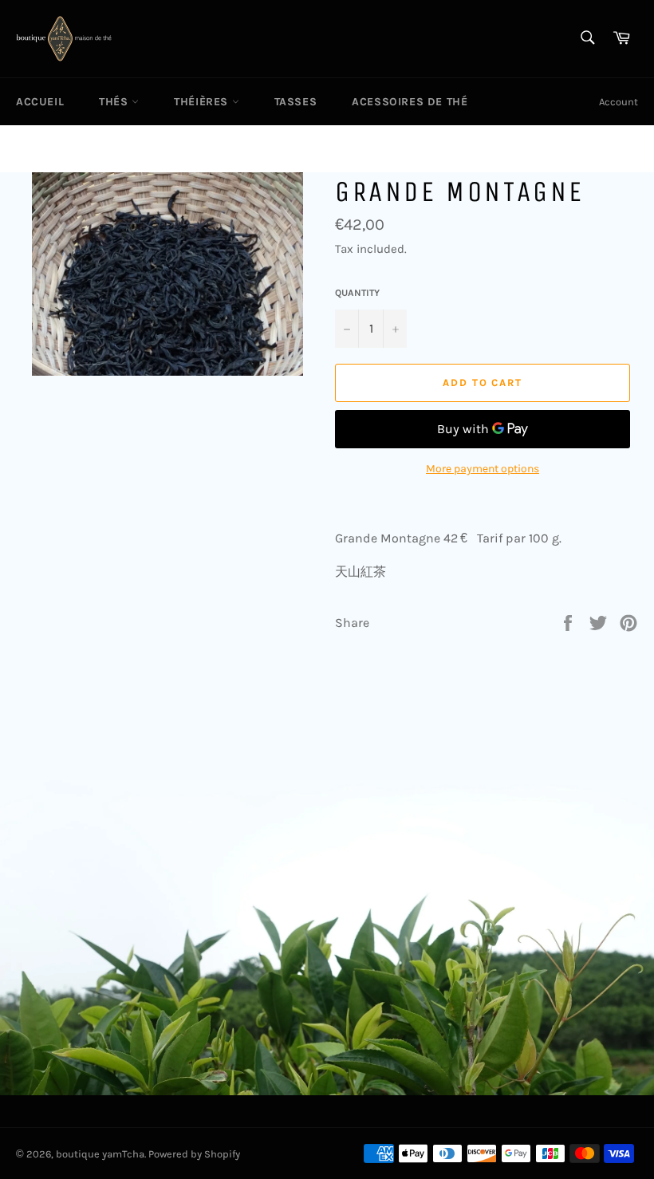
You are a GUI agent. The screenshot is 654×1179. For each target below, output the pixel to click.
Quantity (357, 292)
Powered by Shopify (194, 1154)
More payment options (482, 468)
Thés (115, 101)
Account (618, 102)
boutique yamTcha (100, 1154)
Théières (202, 101)
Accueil (40, 101)
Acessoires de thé (409, 101)
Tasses (295, 101)
